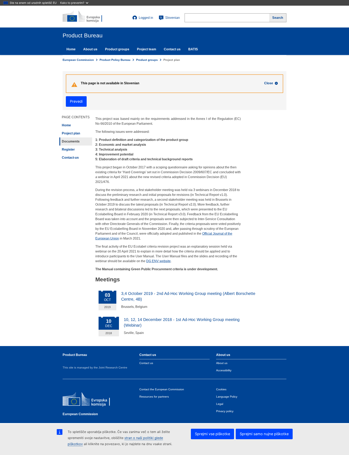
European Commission (78, 59)
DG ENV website (158, 261)
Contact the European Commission (161, 389)
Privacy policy (224, 411)
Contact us (172, 49)
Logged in (146, 17)
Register (68, 149)
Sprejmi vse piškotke (212, 434)
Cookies (221, 389)
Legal (219, 403)
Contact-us (70, 157)
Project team (146, 49)
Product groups (117, 49)
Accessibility (223, 370)
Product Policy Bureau (115, 59)
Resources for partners (154, 396)
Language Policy (226, 396)
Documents (71, 141)
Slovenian (170, 17)
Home (71, 49)
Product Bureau (75, 355)
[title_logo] (87, 17)
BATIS (193, 49)
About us (90, 49)
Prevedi (76, 101)
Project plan (71, 133)
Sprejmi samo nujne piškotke (264, 434)
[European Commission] (92, 400)
